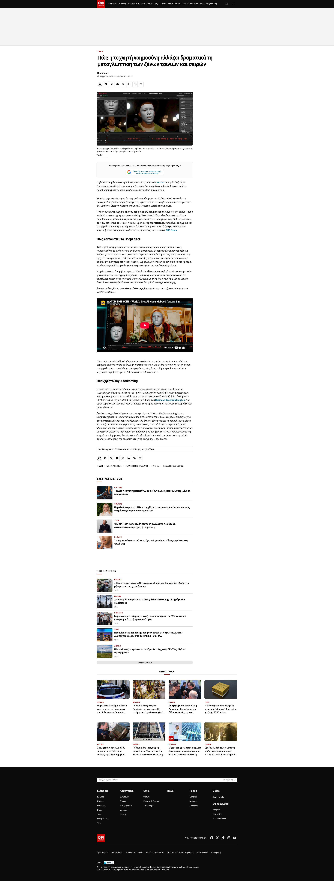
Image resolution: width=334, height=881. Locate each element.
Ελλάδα (141, 4)
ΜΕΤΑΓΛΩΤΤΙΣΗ (114, 466)
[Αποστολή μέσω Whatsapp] (123, 84)
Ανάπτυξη (124, 797)
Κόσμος (150, 4)
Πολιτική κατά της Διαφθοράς (180, 852)
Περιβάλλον (102, 819)
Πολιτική (122, 4)
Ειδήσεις (112, 4)
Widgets (216, 810)
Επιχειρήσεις (126, 806)
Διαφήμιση (216, 852)
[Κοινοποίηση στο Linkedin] (129, 84)
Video (202, 4)
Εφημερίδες (211, 4)
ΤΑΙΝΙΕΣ (155, 466)
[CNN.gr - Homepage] (101, 4)
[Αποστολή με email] (141, 84)
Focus (163, 4)
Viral (99, 823)
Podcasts (218, 797)
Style (157, 4)
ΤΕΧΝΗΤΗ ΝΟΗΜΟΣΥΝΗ (136, 466)
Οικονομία (132, 4)
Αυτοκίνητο (192, 4)
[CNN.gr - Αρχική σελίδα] (101, 838)
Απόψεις (194, 801)
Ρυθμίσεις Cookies (134, 852)
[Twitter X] (217, 837)
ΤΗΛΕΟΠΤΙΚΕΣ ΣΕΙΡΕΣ (173, 466)
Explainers (194, 806)
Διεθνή (123, 814)
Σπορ (177, 4)
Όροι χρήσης (102, 852)
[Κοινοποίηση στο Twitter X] (111, 84)
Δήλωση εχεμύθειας (155, 852)
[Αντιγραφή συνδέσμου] (135, 84)
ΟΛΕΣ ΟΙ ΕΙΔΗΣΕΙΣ (145, 662)
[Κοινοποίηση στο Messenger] (117, 84)
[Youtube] (234, 837)
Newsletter (217, 814)
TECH (100, 51)
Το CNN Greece (219, 818)
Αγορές (123, 810)
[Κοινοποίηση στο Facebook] (105, 84)
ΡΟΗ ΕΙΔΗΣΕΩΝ (106, 571)
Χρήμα (123, 801)
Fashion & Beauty (151, 801)
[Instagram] (228, 837)
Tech (183, 4)
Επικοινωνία (202, 852)
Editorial (193, 797)
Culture (146, 797)
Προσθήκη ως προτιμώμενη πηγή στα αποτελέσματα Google (147, 172)
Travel (171, 4)
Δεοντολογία (117, 852)
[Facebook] (211, 837)
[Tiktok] (223, 837)
